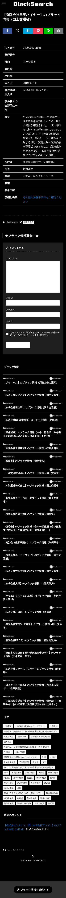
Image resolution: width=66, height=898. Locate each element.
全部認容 (8, 752)
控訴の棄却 (8, 783)
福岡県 (20, 798)
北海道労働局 (9, 762)
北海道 (53, 757)
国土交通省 (28, 222)
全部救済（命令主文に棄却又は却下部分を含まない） (27, 747)
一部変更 (8, 726)
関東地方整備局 (24, 803)
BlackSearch (12, 222)
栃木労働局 (8, 788)
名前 (9, 298)
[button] (7, 31)
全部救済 (8, 742)
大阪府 (41, 773)
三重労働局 (8, 737)
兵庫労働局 (20, 752)
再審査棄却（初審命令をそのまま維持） (21, 757)
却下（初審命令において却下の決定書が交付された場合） (29, 767)
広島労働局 (18, 778)
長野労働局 (8, 803)
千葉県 (35, 762)
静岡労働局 (39, 803)
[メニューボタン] (4, 4)
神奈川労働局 (52, 793)
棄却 (19, 788)
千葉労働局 (24, 762)
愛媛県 (30, 778)
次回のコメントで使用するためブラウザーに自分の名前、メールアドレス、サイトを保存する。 (35, 333)
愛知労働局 (41, 778)
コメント (11, 258)
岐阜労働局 (53, 773)
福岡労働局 (8, 798)
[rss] (33, 856)
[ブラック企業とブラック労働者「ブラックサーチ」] (33, 4)
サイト (9, 321)
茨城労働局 (32, 798)
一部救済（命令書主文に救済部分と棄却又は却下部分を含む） (31, 731)
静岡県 (51, 803)
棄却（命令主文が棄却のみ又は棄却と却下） (23, 793)
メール (10, 309)
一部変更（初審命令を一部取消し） (30, 726)
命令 (6, 773)
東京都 (47, 783)
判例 (44, 757)
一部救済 (54, 726)
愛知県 (53, 778)
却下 (44, 762)
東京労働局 (35, 783)
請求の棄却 (45, 798)
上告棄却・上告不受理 (40, 737)
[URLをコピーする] (58, 31)
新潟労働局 (22, 783)
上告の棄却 (22, 737)
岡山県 (7, 778)
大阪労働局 (30, 773)
